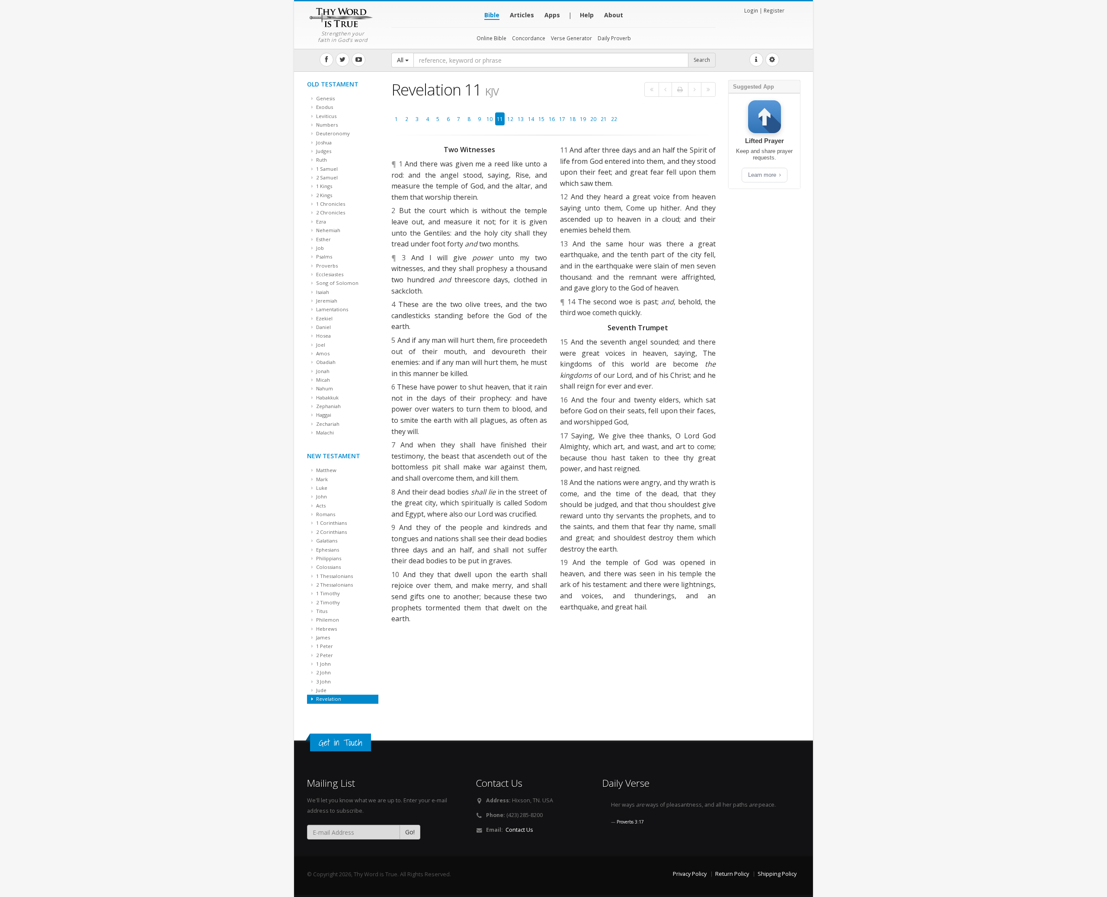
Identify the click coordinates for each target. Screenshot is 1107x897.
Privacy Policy (690, 874)
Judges (323, 151)
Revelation (328, 699)
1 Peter (324, 646)
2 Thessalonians (334, 584)
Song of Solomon (336, 283)
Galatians (326, 540)
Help (587, 15)
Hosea (323, 335)
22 (614, 118)
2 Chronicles (330, 212)
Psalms (323, 256)
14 (531, 118)
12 (510, 118)
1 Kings (323, 186)
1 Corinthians (331, 523)
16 (552, 118)
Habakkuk (327, 397)
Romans (325, 514)
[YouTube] (358, 59)
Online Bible (491, 38)
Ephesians (327, 549)
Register (774, 10)
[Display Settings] (772, 59)
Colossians (328, 567)
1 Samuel (326, 169)
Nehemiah (327, 230)
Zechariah (327, 424)
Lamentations (331, 309)
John (321, 496)
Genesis (325, 98)
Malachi (324, 432)
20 (593, 118)
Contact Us (519, 829)
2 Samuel (326, 177)
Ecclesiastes (329, 274)
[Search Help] (756, 59)
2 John (323, 672)
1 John (323, 664)
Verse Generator (571, 38)
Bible (491, 15)
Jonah (322, 371)
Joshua (323, 142)
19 (583, 118)
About (613, 15)
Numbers (326, 124)
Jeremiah (326, 300)
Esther (323, 239)
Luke (321, 488)
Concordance (528, 38)
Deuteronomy (332, 133)
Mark (321, 479)
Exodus (324, 107)
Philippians (328, 558)
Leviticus (325, 116)
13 (521, 118)
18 (572, 118)
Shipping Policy (777, 874)
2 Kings (323, 195)
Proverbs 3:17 (630, 822)
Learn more (763, 175)
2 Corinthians (331, 532)
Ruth (321, 159)
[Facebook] (326, 59)
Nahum (324, 388)
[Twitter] (342, 59)
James (322, 637)
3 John (323, 681)
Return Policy (732, 874)
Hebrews (326, 629)
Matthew (325, 470)
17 (562, 118)
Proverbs (326, 265)
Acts (320, 505)
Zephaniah (328, 406)
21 (604, 118)
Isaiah (322, 292)
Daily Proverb (614, 38)
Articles (522, 15)
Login (751, 10)
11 (500, 118)
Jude (320, 690)
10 (489, 118)
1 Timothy (327, 593)
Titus (321, 611)
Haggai (323, 415)
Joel (320, 345)
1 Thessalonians (334, 576)
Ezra (320, 221)
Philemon (327, 619)
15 (541, 118)
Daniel (323, 327)
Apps (552, 15)
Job (319, 248)
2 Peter (324, 655)
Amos (322, 353)
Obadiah (325, 362)
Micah (322, 380)
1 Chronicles (330, 204)
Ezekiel (324, 318)
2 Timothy (327, 602)
